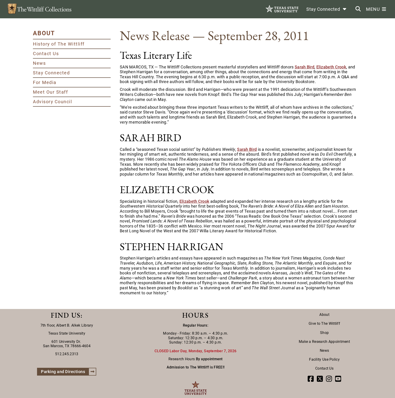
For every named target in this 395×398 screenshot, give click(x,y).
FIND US (65, 315)
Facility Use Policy (324, 359)
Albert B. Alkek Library (74, 325)
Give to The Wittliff (324, 323)
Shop (324, 332)
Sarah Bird (304, 67)
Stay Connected (51, 73)
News (39, 63)
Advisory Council (52, 101)
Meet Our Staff (50, 92)
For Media (44, 82)
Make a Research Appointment (324, 341)
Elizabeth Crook (331, 67)
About (324, 314)
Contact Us (46, 53)
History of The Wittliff (59, 44)
